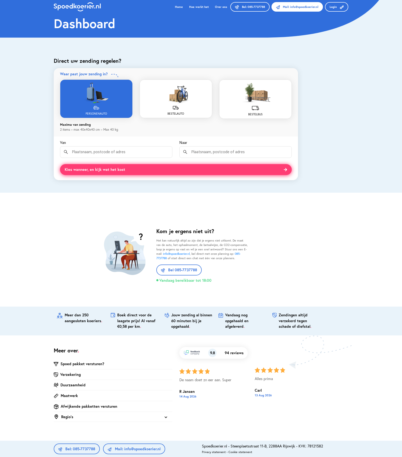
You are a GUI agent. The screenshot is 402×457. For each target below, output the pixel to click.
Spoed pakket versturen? (82, 363)
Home (179, 7)
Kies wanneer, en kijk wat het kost (95, 169)
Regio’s (67, 416)
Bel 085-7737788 (182, 269)
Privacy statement (214, 452)
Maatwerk (69, 395)
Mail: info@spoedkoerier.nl (137, 448)
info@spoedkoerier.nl (176, 253)
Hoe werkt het (199, 7)
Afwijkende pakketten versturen (89, 406)
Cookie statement (240, 452)
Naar (183, 142)
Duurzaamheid (73, 384)
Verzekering (70, 374)
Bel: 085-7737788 (79, 448)
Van (63, 142)
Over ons (221, 7)
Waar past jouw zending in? (84, 73)
